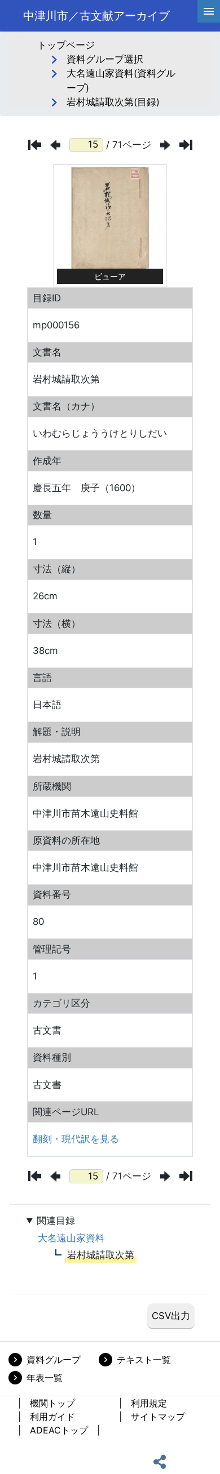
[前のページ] (55, 145)
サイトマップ (158, 1416)
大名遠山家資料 (71, 1238)
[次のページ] (165, 145)
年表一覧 (45, 1377)
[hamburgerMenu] (208, 11)
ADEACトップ (59, 1430)
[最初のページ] (34, 145)
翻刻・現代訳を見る (76, 1139)
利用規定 (149, 1403)
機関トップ (52, 1403)
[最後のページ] (185, 145)
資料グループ (54, 1359)
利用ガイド (52, 1416)
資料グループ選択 (105, 59)
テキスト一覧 (144, 1359)
